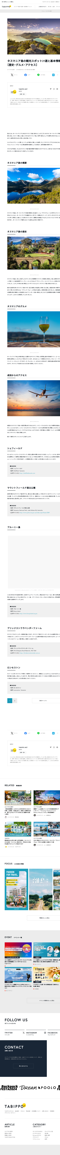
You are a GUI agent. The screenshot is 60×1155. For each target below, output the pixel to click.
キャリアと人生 (49, 1131)
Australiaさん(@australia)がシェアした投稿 (26, 590)
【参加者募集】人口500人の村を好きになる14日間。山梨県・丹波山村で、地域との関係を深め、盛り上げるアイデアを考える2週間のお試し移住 (18, 811)
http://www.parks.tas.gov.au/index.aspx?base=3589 (35, 512)
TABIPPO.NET (23, 89)
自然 (54, 6)
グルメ (46, 1137)
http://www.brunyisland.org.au (28, 613)
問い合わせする (23, 1066)
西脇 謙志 (17, 817)
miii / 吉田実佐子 (47, 815)
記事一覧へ (22, 94)
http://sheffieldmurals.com (27, 473)
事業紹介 (57, 1)
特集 (26, 6)
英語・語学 (47, 1135)
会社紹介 (53, 1)
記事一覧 (23, 6)
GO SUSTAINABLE (37, 1131)
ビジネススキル (37, 1133)
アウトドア (36, 1137)
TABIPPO (7, 838)
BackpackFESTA (37, 1135)
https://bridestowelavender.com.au (30, 653)
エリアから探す (9, 807)
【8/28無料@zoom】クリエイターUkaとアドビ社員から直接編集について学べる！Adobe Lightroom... (18, 961)
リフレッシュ (36, 1139)
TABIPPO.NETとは (46, 1)
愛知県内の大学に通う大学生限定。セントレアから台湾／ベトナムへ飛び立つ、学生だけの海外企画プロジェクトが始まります (18, 842)
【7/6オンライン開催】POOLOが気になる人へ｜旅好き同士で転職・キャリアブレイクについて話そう (18, 986)
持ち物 (49, 6)
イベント (30, 6)
